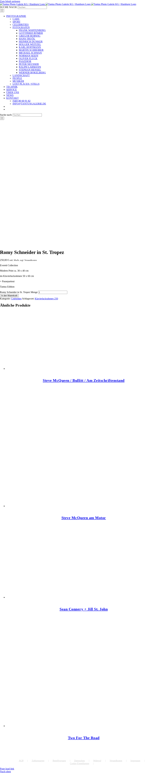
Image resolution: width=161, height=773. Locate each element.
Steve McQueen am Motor (83, 518)
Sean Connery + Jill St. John (84, 609)
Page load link (7, 768)
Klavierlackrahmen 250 (46, 298)
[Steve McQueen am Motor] (83, 454)
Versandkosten (116, 761)
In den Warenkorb (9, 295)
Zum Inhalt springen (10, 1)
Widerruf (97, 761)
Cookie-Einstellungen (79, 763)
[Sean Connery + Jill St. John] (83, 569)
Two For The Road (84, 738)
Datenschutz (79, 761)
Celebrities (16, 298)
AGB (21, 761)
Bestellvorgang (59, 761)
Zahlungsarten (38, 761)
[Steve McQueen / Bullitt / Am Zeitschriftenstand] (83, 340)
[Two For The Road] (83, 678)
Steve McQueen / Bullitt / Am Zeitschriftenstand (84, 380)
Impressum (135, 761)
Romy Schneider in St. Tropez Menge (19, 292)
